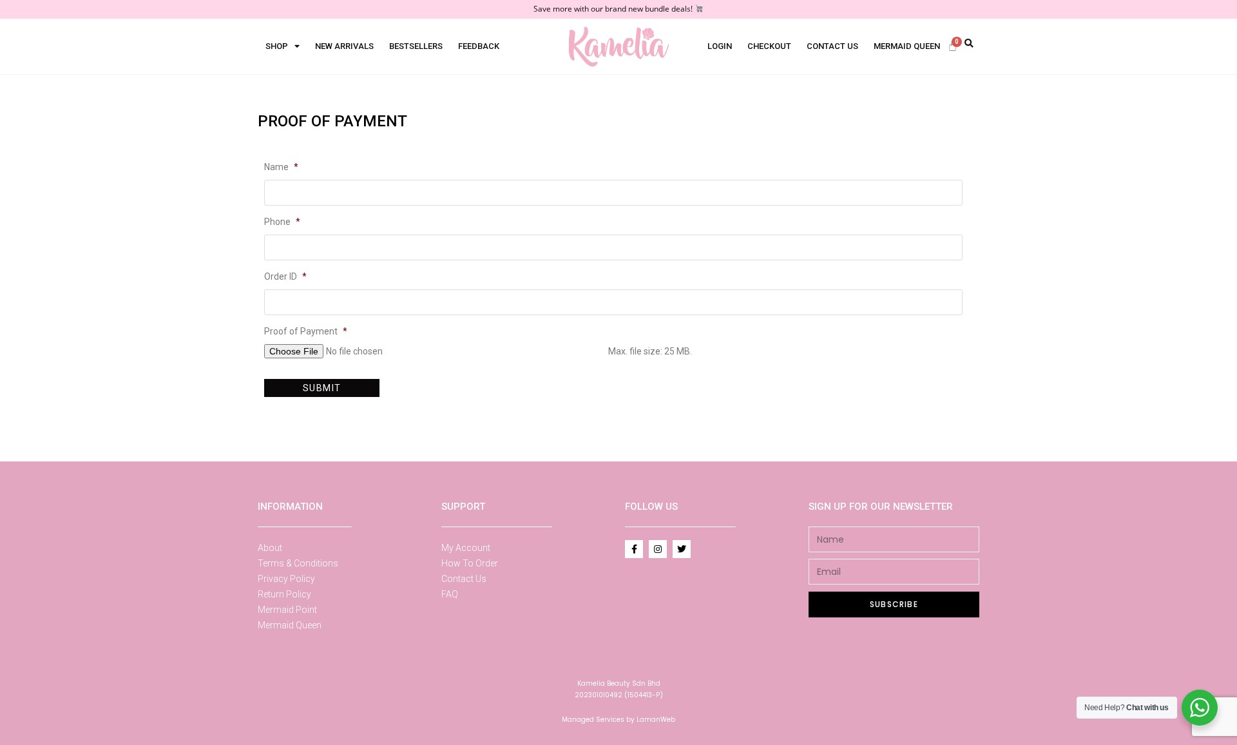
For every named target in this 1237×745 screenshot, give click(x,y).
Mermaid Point (287, 610)
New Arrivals (344, 46)
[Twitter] (682, 549)
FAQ (449, 594)
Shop (276, 46)
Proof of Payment (305, 331)
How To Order (469, 563)
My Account (465, 548)
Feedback (478, 46)
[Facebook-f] (634, 549)
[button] (969, 44)
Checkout (769, 46)
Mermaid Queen (907, 46)
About (270, 548)
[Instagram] (658, 549)
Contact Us (832, 46)
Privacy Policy (286, 579)
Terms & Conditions (298, 563)
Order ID (285, 276)
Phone (282, 222)
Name (281, 167)
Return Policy (284, 594)
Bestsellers (416, 46)
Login (719, 46)
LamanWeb (656, 719)
